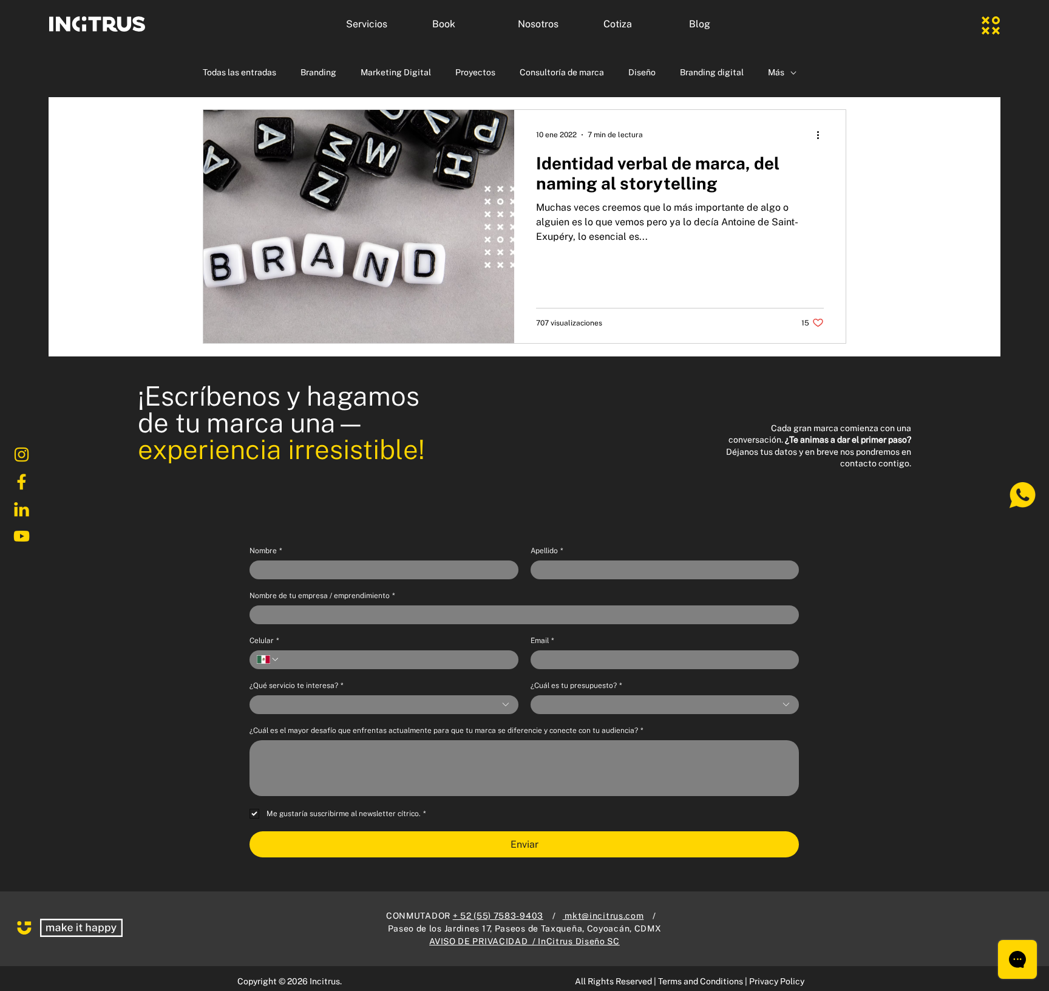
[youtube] (21, 537)
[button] (380, 24)
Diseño (642, 72)
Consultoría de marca (562, 72)
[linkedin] (21, 509)
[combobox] (384, 704)
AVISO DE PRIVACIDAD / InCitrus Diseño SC (524, 941)
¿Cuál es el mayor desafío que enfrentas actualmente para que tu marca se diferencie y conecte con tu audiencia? (446, 730)
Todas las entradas (239, 72)
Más (776, 72)
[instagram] (21, 455)
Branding (318, 72)
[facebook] (21, 482)
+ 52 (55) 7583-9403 (498, 916)
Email (542, 640)
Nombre (266, 551)
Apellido (547, 551)
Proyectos (475, 72)
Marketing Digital (396, 72)
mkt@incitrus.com (603, 916)
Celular (264, 640)
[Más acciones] (822, 135)
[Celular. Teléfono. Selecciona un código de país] (268, 659)
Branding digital (712, 72)
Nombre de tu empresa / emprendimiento (322, 595)
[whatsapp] (1022, 495)
